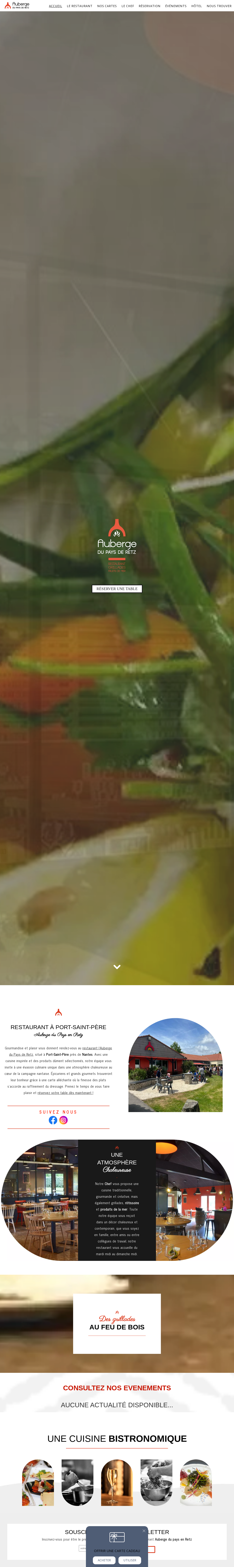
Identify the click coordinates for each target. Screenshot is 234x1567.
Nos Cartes (107, 6)
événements (176, 6)
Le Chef (128, 6)
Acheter (104, 1560)
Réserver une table (117, 589)
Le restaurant (80, 6)
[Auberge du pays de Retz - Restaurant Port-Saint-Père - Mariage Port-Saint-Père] (196, 1482)
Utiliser (129, 1560)
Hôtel (196, 6)
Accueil (55, 6)
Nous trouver (219, 6)
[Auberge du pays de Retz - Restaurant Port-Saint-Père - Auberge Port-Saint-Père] (38, 1482)
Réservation (150, 6)
